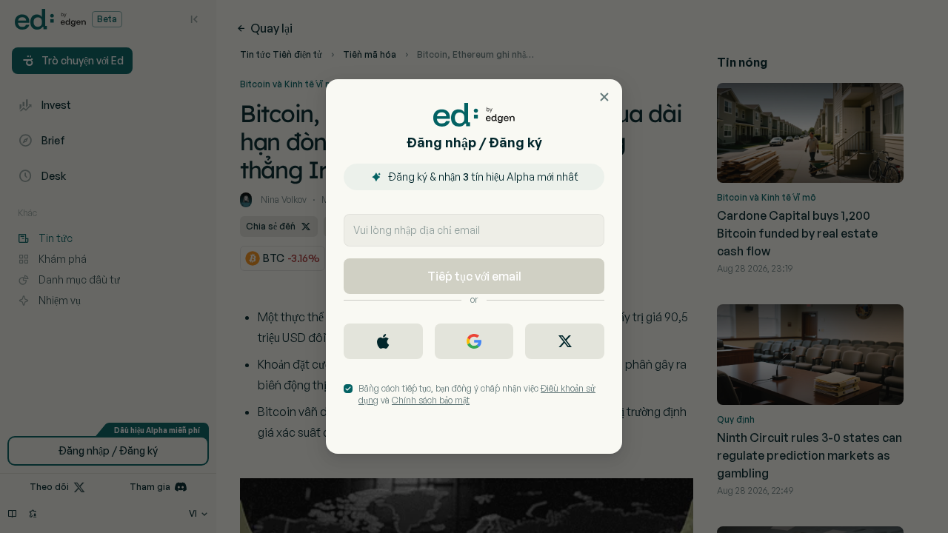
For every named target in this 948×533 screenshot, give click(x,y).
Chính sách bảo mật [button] (431, 400)
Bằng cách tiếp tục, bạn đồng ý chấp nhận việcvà (476, 394)
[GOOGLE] (474, 341)
